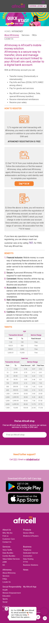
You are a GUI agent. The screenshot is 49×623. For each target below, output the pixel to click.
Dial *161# (24, 183)
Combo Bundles (9, 556)
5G (4, 565)
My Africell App (29, 587)
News (25, 570)
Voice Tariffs (7, 550)
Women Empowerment (12, 593)
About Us (7, 530)
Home (7, 31)
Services (6, 547)
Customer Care (9, 539)
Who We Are (7, 533)
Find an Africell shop (24, 421)
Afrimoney (7, 570)
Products (27, 530)
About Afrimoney (9, 573)
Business (27, 547)
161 (31, 242)
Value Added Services (11, 559)
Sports (5, 599)
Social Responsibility (12, 587)
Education (6, 596)
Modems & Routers (30, 536)
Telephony (27, 550)
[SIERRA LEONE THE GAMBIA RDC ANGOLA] (37, 7)
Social (5, 602)
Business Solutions (30, 565)
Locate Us (7, 582)
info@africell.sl (32, 459)
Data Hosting (28, 559)
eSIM (5, 562)
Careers (6, 607)
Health (5, 590)
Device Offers (28, 533)
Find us (5, 536)
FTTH (25, 562)
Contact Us (7, 542)
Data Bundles (8, 553)
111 (15, 459)
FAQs (5, 579)
